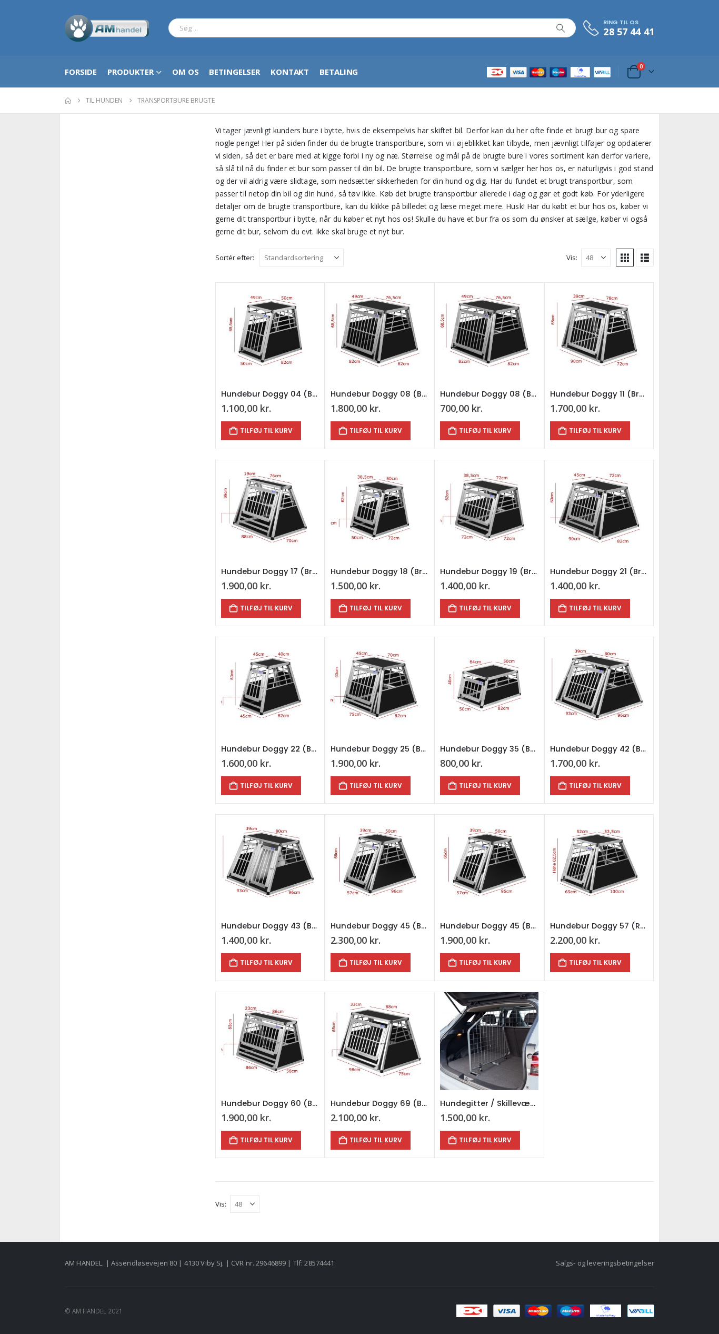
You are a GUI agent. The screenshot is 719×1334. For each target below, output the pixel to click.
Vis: (571, 257)
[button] (625, 257)
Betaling (338, 71)
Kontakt (290, 71)
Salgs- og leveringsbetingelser (605, 1263)
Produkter (130, 71)
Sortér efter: (234, 257)
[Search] (560, 28)
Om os (185, 71)
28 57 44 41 (628, 31)
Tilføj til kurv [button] (266, 430)
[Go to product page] (270, 332)
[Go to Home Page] (68, 100)
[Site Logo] (107, 28)
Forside (81, 71)
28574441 (319, 1263)
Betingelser (234, 71)
